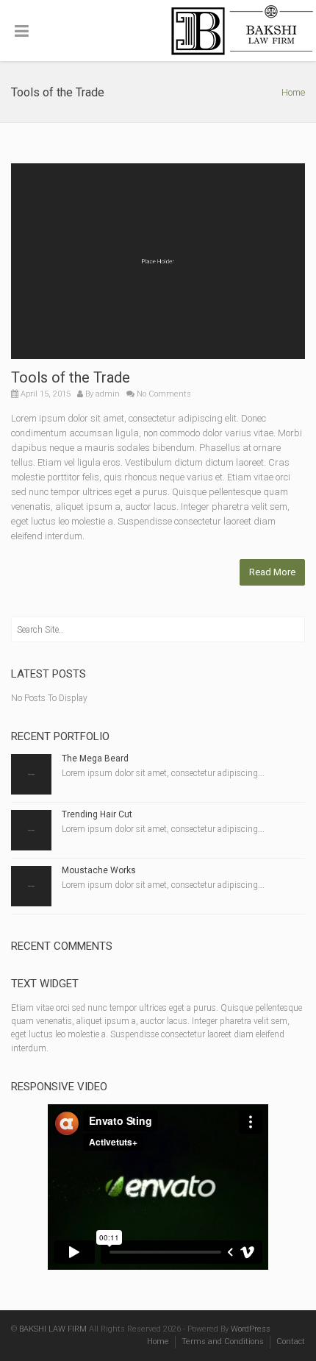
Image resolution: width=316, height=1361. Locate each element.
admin (108, 394)
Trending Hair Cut (97, 814)
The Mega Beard (95, 758)
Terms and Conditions (223, 1341)
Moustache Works (99, 870)
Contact (290, 1341)
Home (293, 92)
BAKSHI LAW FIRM (53, 1329)
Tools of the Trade (70, 377)
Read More (272, 572)
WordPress (250, 1329)
